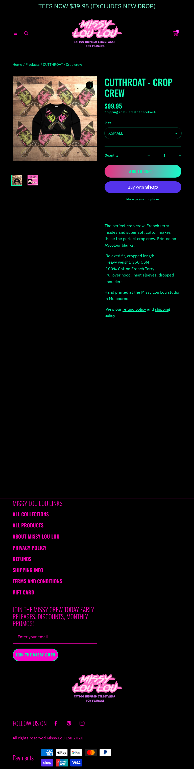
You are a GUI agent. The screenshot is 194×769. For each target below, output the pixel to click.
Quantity (111, 155)
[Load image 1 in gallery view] (16, 180)
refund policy (134, 309)
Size (108, 122)
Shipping (111, 112)
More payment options (143, 199)
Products (33, 64)
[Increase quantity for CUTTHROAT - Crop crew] (175, 155)
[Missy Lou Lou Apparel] (97, 33)
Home (17, 64)
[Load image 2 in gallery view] (32, 180)
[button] (15, 33)
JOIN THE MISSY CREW (35, 655)
